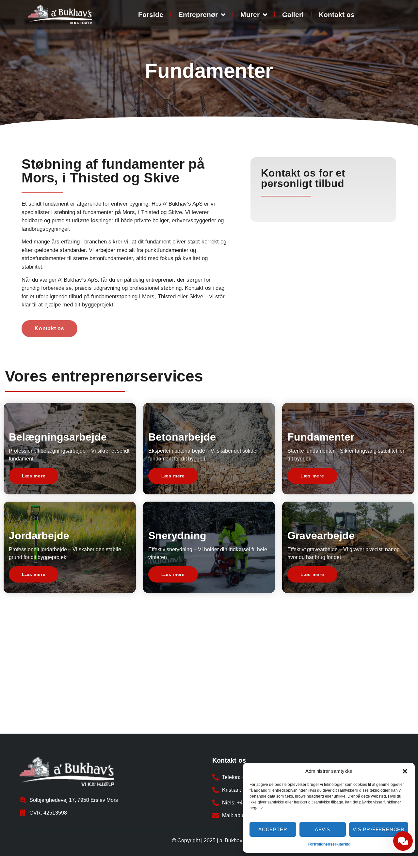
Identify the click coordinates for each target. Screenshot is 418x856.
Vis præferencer (379, 829)
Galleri (293, 14)
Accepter (272, 829)
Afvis (322, 829)
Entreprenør (198, 14)
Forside (150, 14)
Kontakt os (337, 14)
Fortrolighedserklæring (329, 844)
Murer (250, 14)
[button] (405, 771)
